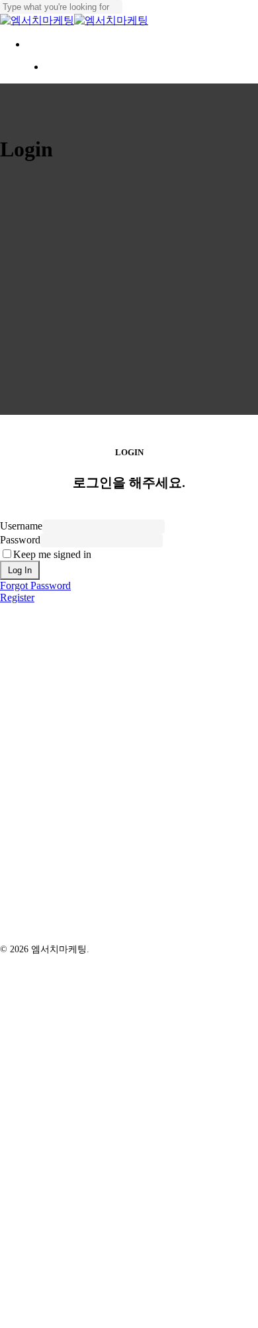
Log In (20, 570)
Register (17, 597)
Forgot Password (35, 585)
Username (21, 525)
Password (20, 539)
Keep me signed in (52, 554)
